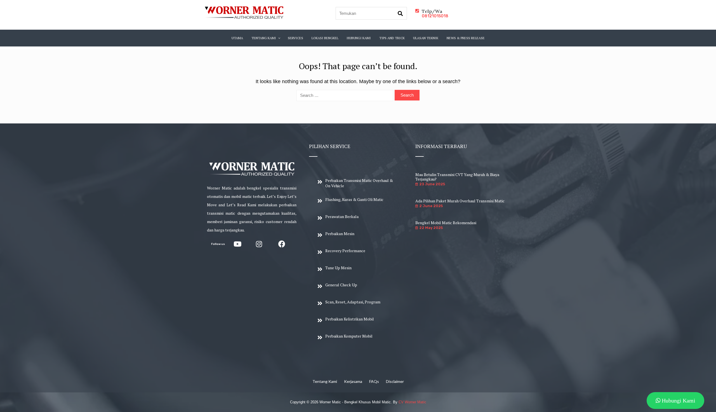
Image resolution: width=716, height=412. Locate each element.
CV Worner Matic (412, 402)
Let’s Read (236, 204)
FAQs (374, 381)
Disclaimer (395, 381)
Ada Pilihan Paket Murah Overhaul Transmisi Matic (460, 200)
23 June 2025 (432, 184)
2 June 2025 (431, 206)
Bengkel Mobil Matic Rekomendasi (445, 222)
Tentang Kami (324, 381)
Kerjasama (353, 381)
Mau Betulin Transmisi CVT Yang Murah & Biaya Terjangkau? (457, 177)
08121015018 (435, 16)
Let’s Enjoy (276, 196)
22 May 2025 (431, 228)
